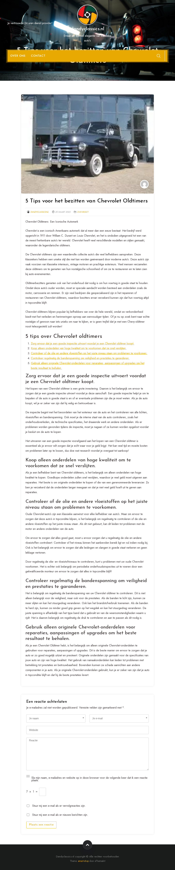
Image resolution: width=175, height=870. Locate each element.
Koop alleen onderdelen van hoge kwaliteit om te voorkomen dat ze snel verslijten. (78, 348)
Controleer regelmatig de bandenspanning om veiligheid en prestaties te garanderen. (80, 358)
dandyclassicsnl (39, 212)
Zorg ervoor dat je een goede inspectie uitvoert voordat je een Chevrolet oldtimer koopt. (82, 343)
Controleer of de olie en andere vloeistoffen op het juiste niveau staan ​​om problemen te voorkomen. (89, 353)
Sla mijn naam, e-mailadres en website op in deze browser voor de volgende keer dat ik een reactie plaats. (89, 779)
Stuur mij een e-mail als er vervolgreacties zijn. (59, 805)
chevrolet (82, 212)
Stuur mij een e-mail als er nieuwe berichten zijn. (60, 814)
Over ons (17, 56)
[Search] (158, 56)
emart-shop (83, 861)
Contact (38, 56)
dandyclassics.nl (87, 29)
